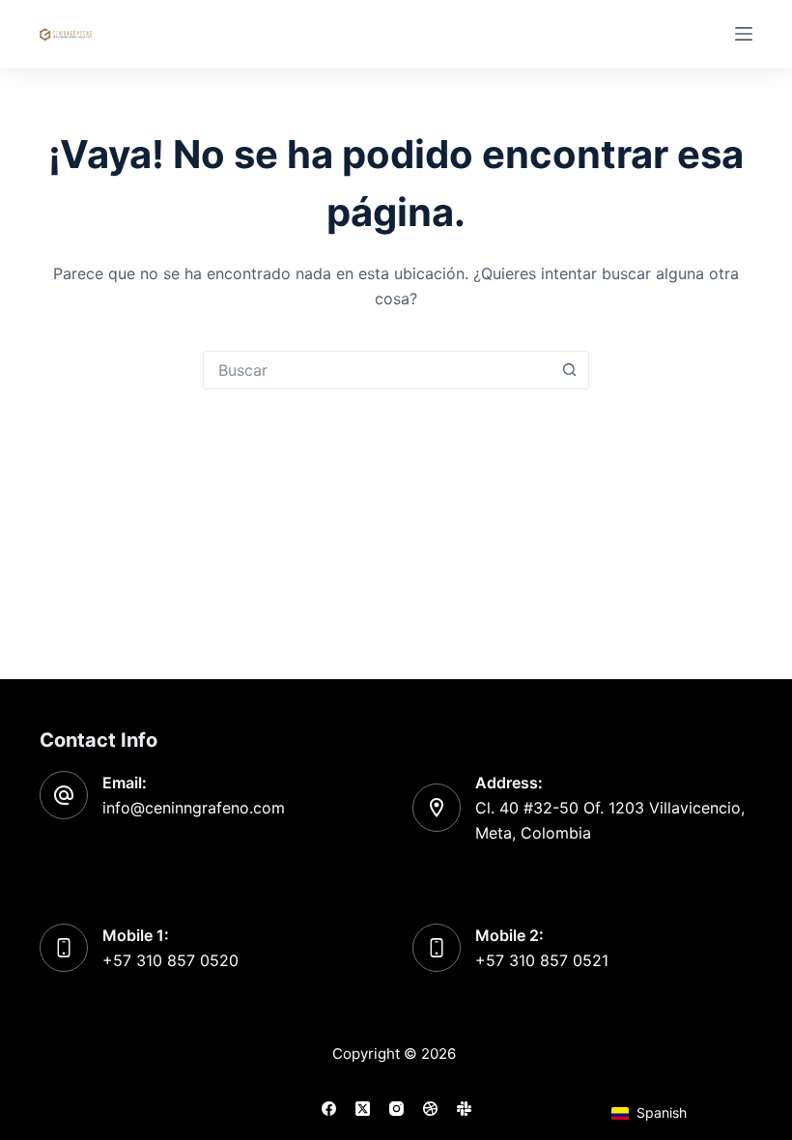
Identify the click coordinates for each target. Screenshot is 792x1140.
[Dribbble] (430, 1108)
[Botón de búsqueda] (569, 370)
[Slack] (464, 1108)
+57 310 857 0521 (541, 960)
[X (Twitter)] (362, 1108)
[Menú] (743, 34)
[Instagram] (396, 1108)
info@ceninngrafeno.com (193, 807)
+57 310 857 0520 (170, 960)
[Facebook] (329, 1108)
